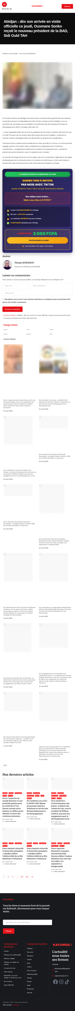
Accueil (6, 315)
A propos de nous (9, 968)
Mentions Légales (9, 958)
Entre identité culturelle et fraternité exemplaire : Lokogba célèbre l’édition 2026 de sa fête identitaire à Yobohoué (54, 456)
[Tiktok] (67, 981)
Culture (29, 967)
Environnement (31, 970)
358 (22, 877)
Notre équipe (8, 972)
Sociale (29, 959)
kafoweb (5, 1002)
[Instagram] (61, 981)
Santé (28, 985)
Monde (29, 981)
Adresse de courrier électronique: (16, 918)
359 (27, 877)
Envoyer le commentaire (12, 309)
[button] (67, 6)
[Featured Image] (13, 784)
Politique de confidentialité (12, 955)
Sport (28, 963)
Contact (6, 951)
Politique (30, 948)
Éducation (30, 956)
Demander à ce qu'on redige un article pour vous (12, 976)
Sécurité (29, 993)
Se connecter (8, 981)
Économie (30, 952)
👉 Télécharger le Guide (37, 240)
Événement (30, 989)
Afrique (13, 315)
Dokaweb (15, 1005)
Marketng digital (32, 974)
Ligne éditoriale (9, 985)
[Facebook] (55, 981)
